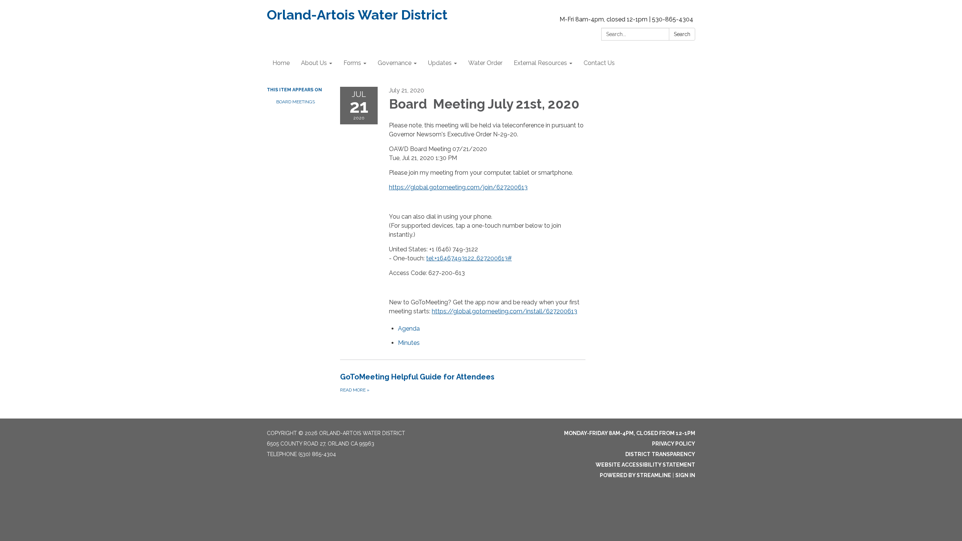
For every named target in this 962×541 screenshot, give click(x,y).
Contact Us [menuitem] (599, 62)
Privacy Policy (673, 444)
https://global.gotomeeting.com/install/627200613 (504, 311)
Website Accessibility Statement (645, 465)
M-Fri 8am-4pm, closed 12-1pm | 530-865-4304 (626, 19)
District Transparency (660, 454)
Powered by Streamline (635, 475)
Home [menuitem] (281, 62)
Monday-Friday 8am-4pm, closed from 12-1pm (629, 433)
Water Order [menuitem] (485, 62)
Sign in (685, 475)
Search (682, 34)
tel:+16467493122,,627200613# (469, 258)
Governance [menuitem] (394, 62)
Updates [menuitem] (440, 62)
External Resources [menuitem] (540, 62)
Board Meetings (295, 101)
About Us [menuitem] (314, 62)
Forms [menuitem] (352, 62)
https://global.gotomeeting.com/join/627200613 (458, 187)
